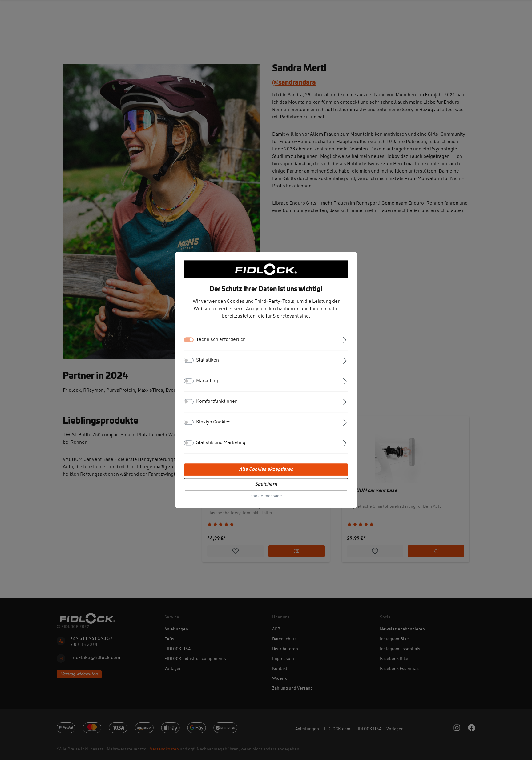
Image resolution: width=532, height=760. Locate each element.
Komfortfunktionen (217, 401)
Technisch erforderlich (221, 340)
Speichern (266, 484)
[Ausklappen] (345, 339)
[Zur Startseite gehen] (266, 269)
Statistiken (207, 360)
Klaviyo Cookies (213, 422)
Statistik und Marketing (220, 443)
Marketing (207, 381)
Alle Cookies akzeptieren (266, 469)
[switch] (189, 360)
